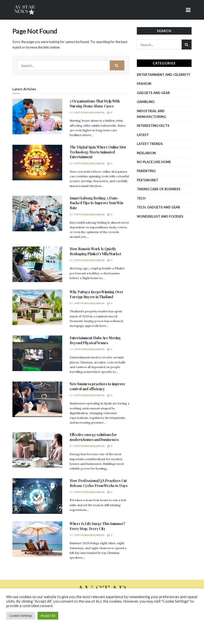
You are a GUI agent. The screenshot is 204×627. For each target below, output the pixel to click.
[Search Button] (117, 65)
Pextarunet (147, 180)
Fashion (144, 84)
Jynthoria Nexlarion (89, 112)
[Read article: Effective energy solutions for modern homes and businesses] (37, 450)
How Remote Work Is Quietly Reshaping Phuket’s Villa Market (95, 251)
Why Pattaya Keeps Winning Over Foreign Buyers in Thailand (96, 294)
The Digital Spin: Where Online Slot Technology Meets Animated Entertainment (98, 152)
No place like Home (154, 162)
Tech (141, 198)
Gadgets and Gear (153, 93)
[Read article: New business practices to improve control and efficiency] (37, 399)
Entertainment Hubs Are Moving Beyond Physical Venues (95, 340)
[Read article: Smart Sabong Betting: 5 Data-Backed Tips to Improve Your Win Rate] (37, 213)
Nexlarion (146, 153)
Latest (143, 135)
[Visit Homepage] (24, 10)
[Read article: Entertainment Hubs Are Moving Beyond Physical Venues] (37, 353)
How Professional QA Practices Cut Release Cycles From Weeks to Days (99, 483)
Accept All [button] (48, 616)
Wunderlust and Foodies (160, 216)
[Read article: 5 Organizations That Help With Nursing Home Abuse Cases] (37, 116)
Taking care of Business (158, 189)
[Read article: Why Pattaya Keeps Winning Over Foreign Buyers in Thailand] (37, 307)
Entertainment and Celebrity (163, 75)
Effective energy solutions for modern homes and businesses (94, 437)
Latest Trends (150, 144)
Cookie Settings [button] (20, 616)
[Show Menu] (188, 10)
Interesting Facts (153, 126)
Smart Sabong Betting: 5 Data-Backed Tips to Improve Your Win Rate (96, 203)
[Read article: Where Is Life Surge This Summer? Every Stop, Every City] (37, 539)
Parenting (146, 171)
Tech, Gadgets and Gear (158, 207)
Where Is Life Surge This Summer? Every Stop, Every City (97, 526)
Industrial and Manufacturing (151, 114)
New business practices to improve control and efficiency (97, 386)
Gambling (145, 102)
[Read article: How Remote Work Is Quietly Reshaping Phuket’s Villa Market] (37, 264)
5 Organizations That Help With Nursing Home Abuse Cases (95, 103)
